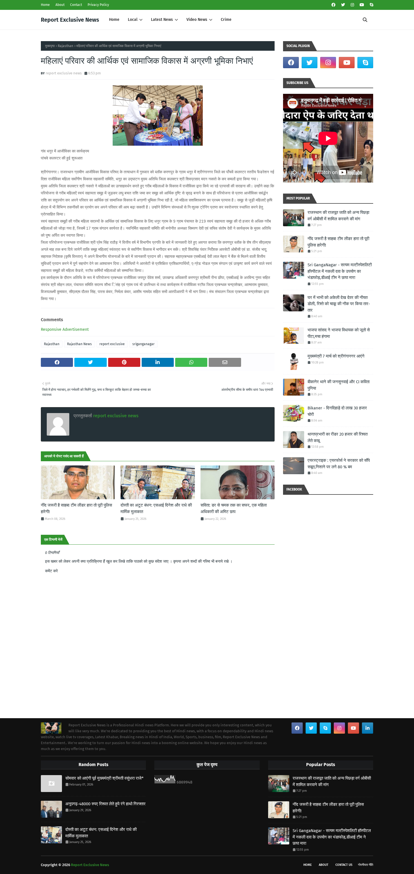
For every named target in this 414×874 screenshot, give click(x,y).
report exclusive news (64, 73)
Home (45, 5)
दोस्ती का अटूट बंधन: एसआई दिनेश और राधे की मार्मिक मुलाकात (156, 508)
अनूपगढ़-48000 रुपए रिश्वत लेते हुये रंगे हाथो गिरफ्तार (105, 803)
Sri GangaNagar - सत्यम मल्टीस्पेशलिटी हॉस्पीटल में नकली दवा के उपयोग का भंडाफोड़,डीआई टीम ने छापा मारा (340, 271)
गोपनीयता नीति (365, 865)
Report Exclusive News (70, 19)
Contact (76, 5)
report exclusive (112, 344)
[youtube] (362, 5)
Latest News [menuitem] (162, 19)
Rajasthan (65, 46)
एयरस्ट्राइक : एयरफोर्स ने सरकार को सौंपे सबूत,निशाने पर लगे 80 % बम (339, 463)
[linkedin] (367, 728)
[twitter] (343, 5)
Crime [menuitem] (226, 19)
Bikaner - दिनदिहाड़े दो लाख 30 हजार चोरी (337, 411)
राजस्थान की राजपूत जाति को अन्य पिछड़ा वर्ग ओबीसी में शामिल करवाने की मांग (338, 215)
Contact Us (343, 865)
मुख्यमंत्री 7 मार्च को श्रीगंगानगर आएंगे (336, 356)
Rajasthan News (79, 344)
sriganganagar (143, 344)
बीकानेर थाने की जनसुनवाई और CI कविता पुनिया (339, 385)
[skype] (370, 5)
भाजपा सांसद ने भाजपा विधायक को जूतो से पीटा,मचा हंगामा (339, 333)
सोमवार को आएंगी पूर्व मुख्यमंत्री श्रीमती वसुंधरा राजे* (104, 778)
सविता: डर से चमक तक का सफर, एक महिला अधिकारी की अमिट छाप (234, 508)
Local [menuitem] (132, 19)
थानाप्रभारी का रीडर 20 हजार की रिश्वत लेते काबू (338, 437)
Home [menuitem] (114, 19)
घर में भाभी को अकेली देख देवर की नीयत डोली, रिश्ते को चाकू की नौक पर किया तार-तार (339, 304)
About (59, 5)
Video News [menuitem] (196, 19)
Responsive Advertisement (65, 329)
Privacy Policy (98, 5)
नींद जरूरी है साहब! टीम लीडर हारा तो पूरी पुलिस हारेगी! (76, 508)
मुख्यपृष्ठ (50, 46)
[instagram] (352, 5)
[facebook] (333, 5)
